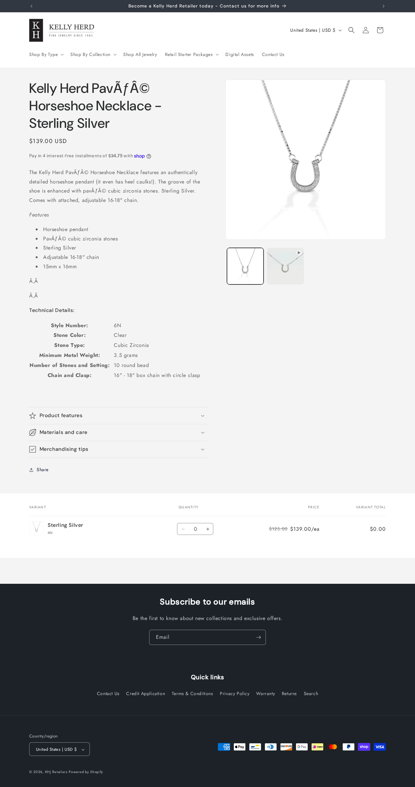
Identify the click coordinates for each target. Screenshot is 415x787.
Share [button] (43, 469)
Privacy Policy (234, 693)
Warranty (265, 693)
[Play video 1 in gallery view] (285, 266)
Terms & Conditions (192, 693)
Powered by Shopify (86, 772)
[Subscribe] (258, 637)
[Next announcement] (383, 6)
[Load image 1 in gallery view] (245, 266)
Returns (289, 693)
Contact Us (108, 693)
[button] (45, 54)
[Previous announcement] (31, 6)
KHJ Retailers (56, 772)
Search (311, 693)
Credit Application (145, 693)
